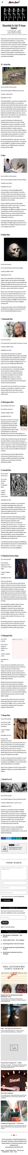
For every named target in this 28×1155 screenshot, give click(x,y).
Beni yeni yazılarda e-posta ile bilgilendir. (13, 896)
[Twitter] (8, 838)
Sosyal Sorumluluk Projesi (10, 1150)
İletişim (15, 1151)
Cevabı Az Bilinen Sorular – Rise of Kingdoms (13, 940)
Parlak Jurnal (7, 1147)
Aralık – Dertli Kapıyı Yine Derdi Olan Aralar (11, 1028)
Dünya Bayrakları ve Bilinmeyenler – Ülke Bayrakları (12, 936)
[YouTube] (14, 1135)
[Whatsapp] (19, 838)
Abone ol (4, 922)
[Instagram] (12, 1135)
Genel (19, 30)
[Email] (24, 838)
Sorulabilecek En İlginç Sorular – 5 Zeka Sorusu (12, 1123)
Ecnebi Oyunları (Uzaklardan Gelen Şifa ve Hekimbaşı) (12, 953)
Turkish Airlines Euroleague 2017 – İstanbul (11, 1063)
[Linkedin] (14, 838)
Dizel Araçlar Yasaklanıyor (7, 1093)
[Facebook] (3, 838)
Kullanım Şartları (5, 1151)
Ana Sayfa (2, 1150)
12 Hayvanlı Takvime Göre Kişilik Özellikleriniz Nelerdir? (13, 948)
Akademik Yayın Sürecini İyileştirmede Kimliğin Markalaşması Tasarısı (12, 995)
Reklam (11, 1151)
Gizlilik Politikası (20, 1150)
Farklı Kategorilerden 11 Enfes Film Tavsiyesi (13, 943)
